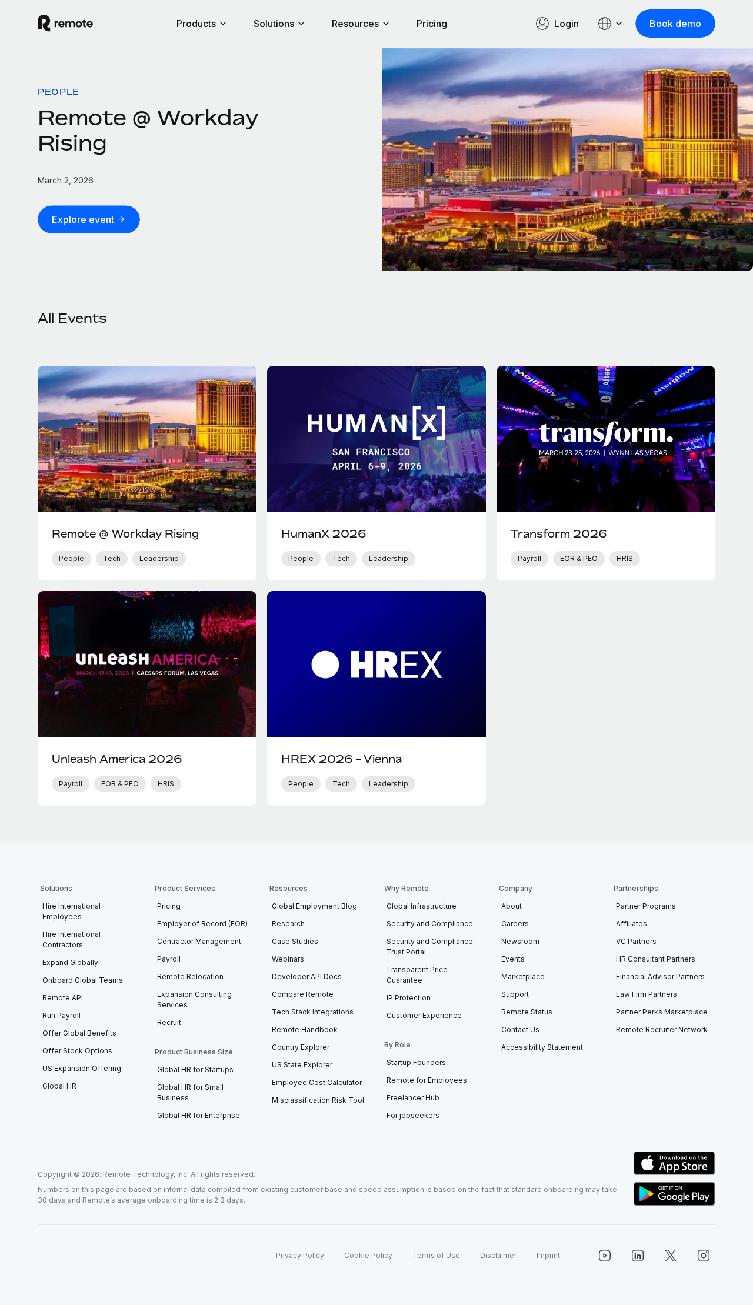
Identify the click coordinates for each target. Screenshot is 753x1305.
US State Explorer (302, 1064)
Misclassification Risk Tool (318, 1100)
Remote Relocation (190, 976)
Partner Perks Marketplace (662, 1011)
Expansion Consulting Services (194, 999)
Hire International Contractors (71, 939)
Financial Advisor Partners (660, 976)
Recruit (169, 1022)
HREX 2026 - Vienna (341, 758)
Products (196, 23)
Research (288, 923)
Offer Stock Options (77, 1050)
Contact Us (520, 1029)
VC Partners (636, 941)
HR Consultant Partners (655, 958)
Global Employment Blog (314, 906)
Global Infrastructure (422, 906)
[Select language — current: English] (610, 23)
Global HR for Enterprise (198, 1115)
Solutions (274, 23)
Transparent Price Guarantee (417, 974)
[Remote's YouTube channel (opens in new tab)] (605, 1255)
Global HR (59, 1086)
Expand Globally (70, 962)
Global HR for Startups (195, 1069)
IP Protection (409, 997)
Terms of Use (436, 1255)
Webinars (288, 958)
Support (515, 994)
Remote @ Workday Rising (125, 533)
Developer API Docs (307, 976)
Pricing (432, 23)
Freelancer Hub (413, 1097)
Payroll (169, 958)
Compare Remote (303, 994)
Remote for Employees (427, 1080)
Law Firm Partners (646, 994)
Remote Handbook (305, 1029)
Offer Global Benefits (79, 1033)
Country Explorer (300, 1047)
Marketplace (523, 976)
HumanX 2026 (323, 533)
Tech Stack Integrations (313, 1011)
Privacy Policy (300, 1255)
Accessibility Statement (542, 1047)
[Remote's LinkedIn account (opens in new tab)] (637, 1255)
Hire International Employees (71, 911)
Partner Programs (646, 906)
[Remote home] (65, 23)
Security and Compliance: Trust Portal (431, 946)
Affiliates (631, 923)
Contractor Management (199, 941)
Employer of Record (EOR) (202, 923)
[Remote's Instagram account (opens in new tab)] (703, 1255)
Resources (355, 23)
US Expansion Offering (81, 1068)
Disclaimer (498, 1255)
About (511, 906)
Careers (515, 923)
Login (566, 23)
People (58, 91)
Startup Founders (416, 1062)
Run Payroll (61, 1015)
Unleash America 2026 (117, 758)
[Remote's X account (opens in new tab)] (670, 1255)
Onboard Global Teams (82, 980)
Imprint (548, 1255)
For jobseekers (413, 1115)
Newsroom (520, 941)
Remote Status (526, 1011)
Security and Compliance (430, 923)
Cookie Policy (368, 1255)
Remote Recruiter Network (662, 1029)
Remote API (62, 997)
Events (513, 958)
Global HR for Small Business (190, 1092)
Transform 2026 (559, 533)
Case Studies (295, 941)
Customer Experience (424, 1015)
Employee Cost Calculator (317, 1082)
